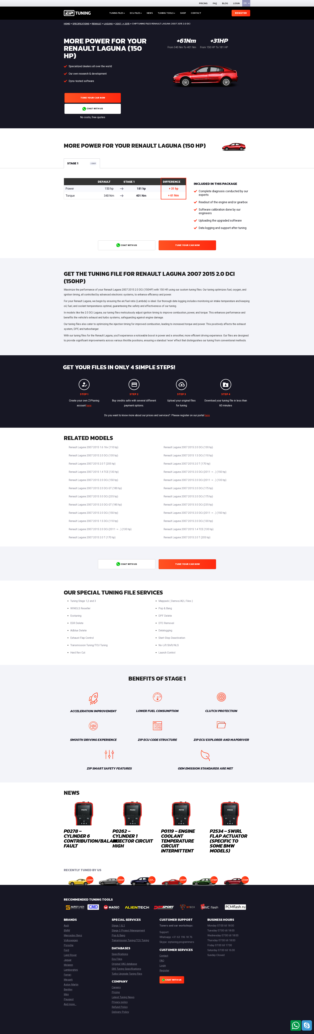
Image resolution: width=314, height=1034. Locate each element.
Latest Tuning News (123, 997)
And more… (70, 1004)
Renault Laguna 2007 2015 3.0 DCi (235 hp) (93, 496)
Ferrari (67, 974)
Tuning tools (166, 13)
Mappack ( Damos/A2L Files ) (175, 601)
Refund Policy (120, 1007)
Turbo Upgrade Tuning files (127, 973)
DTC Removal (166, 623)
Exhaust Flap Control (82, 637)
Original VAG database (124, 964)
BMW (67, 930)
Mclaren (68, 964)
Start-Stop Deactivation (171, 637)
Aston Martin (71, 984)
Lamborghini (71, 969)
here (88, 405)
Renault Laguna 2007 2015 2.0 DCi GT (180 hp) (95, 488)
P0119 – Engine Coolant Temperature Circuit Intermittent (178, 840)
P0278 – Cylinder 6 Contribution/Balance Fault (93, 838)
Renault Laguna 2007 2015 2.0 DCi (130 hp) (188, 447)
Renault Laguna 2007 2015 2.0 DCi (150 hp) (93, 480)
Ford (66, 950)
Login (236, 3)
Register (241, 13)
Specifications (80, 23)
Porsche (68, 945)
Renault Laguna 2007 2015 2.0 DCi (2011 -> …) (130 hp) (195, 480)
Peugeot (69, 999)
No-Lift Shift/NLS (168, 645)
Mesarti (68, 979)
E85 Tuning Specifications (126, 968)
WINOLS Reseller (80, 608)
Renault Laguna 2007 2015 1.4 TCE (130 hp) (94, 471)
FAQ (215, 3)
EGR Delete (76, 623)
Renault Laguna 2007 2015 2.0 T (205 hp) (92, 463)
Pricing (203, 3)
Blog (225, 3)
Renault (96, 23)
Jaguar (67, 960)
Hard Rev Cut (77, 652)
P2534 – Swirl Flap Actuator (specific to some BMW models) (228, 840)
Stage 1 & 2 (118, 925)
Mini (66, 994)
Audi (66, 925)
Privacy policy (120, 1002)
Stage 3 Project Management (128, 930)
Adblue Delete (78, 630)
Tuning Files (116, 13)
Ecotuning (75, 615)
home (67, 23)
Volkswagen (71, 940)
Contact (196, 13)
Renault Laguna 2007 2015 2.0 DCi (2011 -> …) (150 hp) (195, 471)
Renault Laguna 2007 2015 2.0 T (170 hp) (187, 463)
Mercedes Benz (73, 935)
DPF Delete (165, 615)
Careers (116, 987)
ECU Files (135, 13)
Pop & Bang (165, 608)
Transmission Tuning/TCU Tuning (89, 645)
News (150, 13)
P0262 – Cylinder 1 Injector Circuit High (133, 838)
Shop (183, 13)
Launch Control (166, 652)
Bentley (68, 989)
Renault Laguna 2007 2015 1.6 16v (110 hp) (93, 447)
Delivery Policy (120, 1012)
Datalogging (165, 630)
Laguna (108, 23)
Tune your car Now (92, 97)
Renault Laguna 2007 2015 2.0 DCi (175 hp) (188, 488)
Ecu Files (117, 959)
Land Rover (70, 955)
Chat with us (94, 108)
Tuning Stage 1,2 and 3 (83, 601)
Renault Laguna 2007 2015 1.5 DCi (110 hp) (188, 455)
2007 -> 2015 (122, 23)
